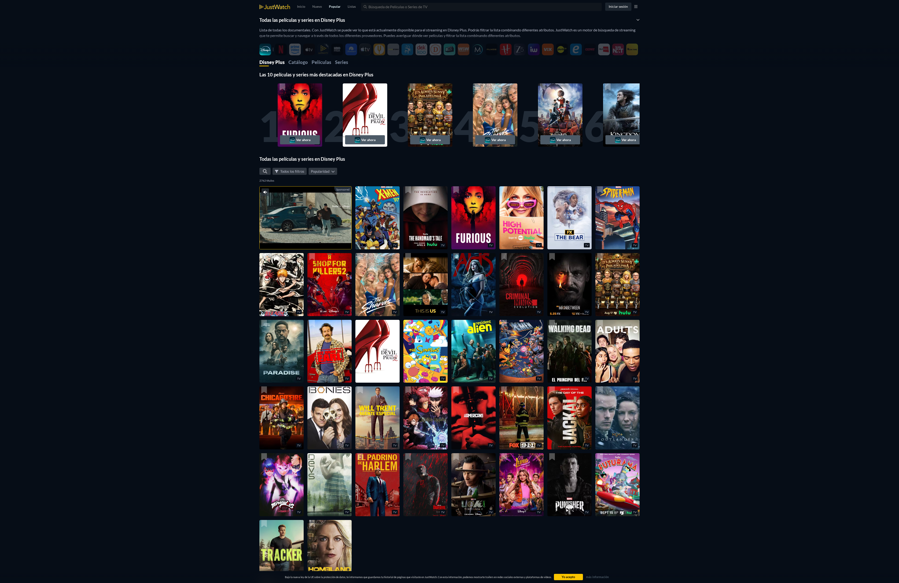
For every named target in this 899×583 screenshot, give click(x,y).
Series (341, 62)
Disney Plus (272, 62)
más (309, 240)
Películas (321, 62)
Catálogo (298, 62)
